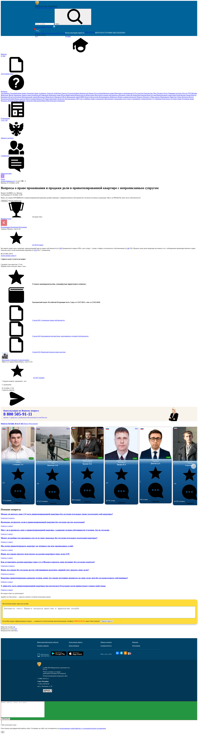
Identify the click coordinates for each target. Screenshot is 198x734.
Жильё (11, 95)
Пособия (11, 99)
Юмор (43, 101)
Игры (63, 95)
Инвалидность (80, 95)
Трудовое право (176, 99)
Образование (165, 97)
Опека (179, 97)
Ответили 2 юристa (8, 518)
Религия (61, 99)
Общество (173, 97)
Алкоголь (50, 93)
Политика (4, 99)
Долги (165, 93)
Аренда (64, 93)
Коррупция (177, 95)
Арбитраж (57, 93)
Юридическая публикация (55, 101)
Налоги (87, 97)
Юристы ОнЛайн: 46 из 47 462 (12, 423)
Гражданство (148, 93)
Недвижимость (104, 97)
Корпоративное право (165, 95)
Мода (64, 97)
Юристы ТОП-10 (40, 33)
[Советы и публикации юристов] (37, 4)
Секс (81, 99)
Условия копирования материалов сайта (55, 676)
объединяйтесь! (53, 6)
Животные (5, 95)
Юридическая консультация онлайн (46, 8)
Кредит (193, 95)
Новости (140, 97)
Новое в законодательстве (127, 97)
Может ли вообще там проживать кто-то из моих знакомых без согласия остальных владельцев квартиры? (49, 538)
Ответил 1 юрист (7, 526)
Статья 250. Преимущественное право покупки (49, 352)
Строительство (146, 99)
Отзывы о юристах (43, 646)
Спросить (18, 502)
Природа (39, 99)
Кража (188, 95)
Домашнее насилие (175, 93)
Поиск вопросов (74, 646)
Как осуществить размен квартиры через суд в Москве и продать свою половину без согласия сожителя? (48, 562)
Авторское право (32, 93)
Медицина (41, 97)
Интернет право (125, 95)
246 (128, 248)
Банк (78, 93)
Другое (184, 93)
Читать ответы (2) (15, 201)
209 (60, 248)
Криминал (5, 97)
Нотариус (146, 97)
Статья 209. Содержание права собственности (48, 320)
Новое (61, 33)
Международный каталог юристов (47, 642)
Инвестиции (90, 95)
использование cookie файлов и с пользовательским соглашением (83, 728)
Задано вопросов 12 (8, 181)
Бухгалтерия (98, 93)
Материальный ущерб (30, 97)
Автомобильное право (18, 93)
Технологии (165, 99)
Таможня (158, 99)
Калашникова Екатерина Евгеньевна (14, 227)
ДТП (189, 93)
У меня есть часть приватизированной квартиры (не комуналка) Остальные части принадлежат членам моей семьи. (53, 586)
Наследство (94, 97)
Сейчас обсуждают (52, 33)
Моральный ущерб (73, 97)
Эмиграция (37, 101)
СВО (78, 99)
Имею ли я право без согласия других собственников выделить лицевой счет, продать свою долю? (45, 570)
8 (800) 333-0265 (89, 32)
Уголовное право (188, 99)
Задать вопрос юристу (8, 255)
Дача (155, 93)
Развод (55, 99)
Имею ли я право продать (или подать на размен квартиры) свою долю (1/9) (35, 554)
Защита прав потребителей (31, 95)
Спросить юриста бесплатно (44, 27)
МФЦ (82, 97)
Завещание (18, 95)
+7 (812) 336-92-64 (43, 684)
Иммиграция (70, 95)
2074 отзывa (37, 245)
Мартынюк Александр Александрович (15, 360)
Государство (139, 93)
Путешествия (48, 99)
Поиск (26, 423)
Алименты (43, 93)
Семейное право (89, 99)
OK (3, 732)
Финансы (4, 101)
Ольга (3, 179)
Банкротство (84, 93)
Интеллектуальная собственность (107, 95)
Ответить (4, 201)
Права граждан (20, 99)
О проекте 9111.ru (106, 646)
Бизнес (91, 93)
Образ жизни (155, 97)
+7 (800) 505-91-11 (43, 678)
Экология (29, 101)
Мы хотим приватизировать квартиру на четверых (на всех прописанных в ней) (37, 546)
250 (35, 250)
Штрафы (22, 101)
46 (14, 627)
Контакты (135, 642)
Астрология (71, 93)
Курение (18, 97)
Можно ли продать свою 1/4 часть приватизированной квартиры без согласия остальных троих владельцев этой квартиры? (57, 514)
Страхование (136, 99)
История (134, 95)
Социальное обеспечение (104, 99)
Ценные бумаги (13, 101)
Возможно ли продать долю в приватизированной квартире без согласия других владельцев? (43, 522)
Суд (153, 99)
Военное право (108, 93)
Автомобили (5, 93)
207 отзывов (38, 378)
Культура (12, 97)
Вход (37, 30)
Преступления (31, 99)
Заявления (45, 95)
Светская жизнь (70, 99)
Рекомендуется (6, 219)
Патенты (185, 97)
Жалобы (194, 93)
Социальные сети (120, 99)
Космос (183, 95)
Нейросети (114, 97)
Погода (191, 97)
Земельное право (55, 95)
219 (15, 629)
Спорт (128, 99)
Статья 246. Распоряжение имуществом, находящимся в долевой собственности (60, 336)
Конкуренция (142, 95)
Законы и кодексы (106, 642)
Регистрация (33, 423)
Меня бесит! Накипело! (53, 97)
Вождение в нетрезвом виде (124, 93)
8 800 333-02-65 (79, 621)
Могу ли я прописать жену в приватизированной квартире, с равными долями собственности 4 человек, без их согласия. (55, 530)
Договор (160, 93)
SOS (36, 37)
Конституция (152, 95)
